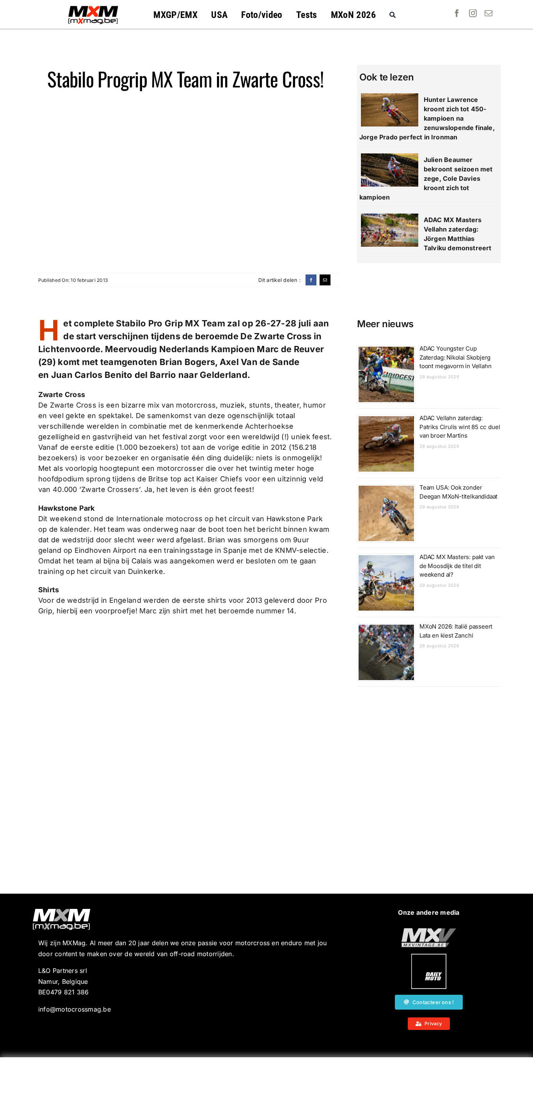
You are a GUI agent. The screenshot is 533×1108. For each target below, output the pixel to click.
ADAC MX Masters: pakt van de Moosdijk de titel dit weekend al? (457, 565)
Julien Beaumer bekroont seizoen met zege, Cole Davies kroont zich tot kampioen (426, 178)
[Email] (325, 280)
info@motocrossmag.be (74, 1009)
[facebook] (457, 13)
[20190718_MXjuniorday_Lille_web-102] (428, 957)
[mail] (488, 13)
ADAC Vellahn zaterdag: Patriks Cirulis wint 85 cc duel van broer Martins (459, 426)
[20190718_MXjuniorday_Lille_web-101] (429, 931)
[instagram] (473, 13)
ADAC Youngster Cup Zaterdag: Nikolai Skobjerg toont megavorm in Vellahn (455, 357)
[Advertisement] (266, 1082)
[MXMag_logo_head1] (93, 8)
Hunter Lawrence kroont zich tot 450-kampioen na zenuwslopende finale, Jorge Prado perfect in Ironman (427, 118)
